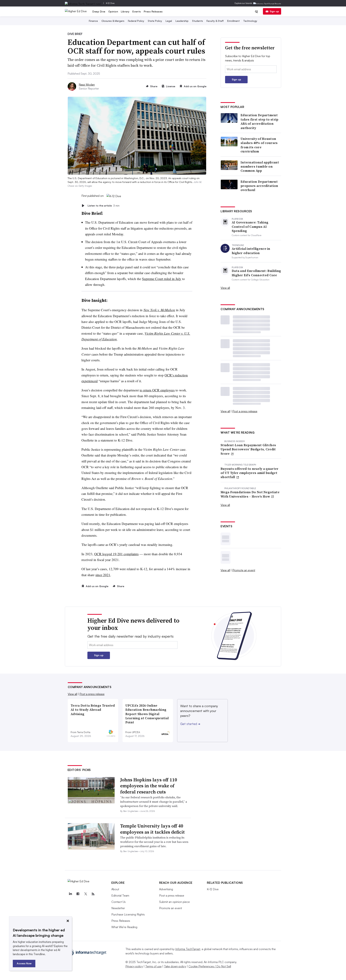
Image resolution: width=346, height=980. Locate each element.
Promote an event (243, 570)
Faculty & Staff (215, 20)
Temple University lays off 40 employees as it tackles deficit (152, 829)
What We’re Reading (124, 927)
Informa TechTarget (187, 949)
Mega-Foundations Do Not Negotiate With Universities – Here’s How (250, 494)
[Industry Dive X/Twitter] (85, 894)
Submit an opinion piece (174, 902)
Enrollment (233, 20)
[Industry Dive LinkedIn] (70, 894)
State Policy (155, 20)
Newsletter (118, 908)
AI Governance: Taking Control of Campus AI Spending (250, 226)
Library (125, 11)
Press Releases (153, 11)
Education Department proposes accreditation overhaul (259, 185)
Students (197, 20)
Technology (250, 20)
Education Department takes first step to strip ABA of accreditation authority (259, 121)
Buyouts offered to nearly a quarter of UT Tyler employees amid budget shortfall (250, 473)
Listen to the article (103, 205)
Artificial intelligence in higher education (251, 251)
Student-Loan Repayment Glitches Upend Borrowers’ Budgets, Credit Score (248, 449)
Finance (93, 20)
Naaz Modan (87, 84)
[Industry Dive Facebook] (78, 894)
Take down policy (175, 966)
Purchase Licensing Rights (128, 914)
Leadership (182, 20)
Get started (190, 724)
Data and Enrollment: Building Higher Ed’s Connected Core (256, 273)
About (115, 889)
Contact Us (118, 902)
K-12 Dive (110, 3)
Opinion (113, 11)
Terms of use (153, 966)
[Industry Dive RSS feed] (93, 894)
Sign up (274, 11)
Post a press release (244, 411)
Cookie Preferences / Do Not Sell (209, 966)
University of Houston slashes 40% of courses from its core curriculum (259, 145)
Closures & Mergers (112, 20)
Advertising (166, 889)
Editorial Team (120, 895)
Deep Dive (98, 11)
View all (225, 288)
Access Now (24, 963)
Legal (169, 20)
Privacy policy (134, 966)
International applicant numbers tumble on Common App (260, 166)
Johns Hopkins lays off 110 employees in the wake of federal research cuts (148, 786)
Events (136, 11)
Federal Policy (136, 20)
